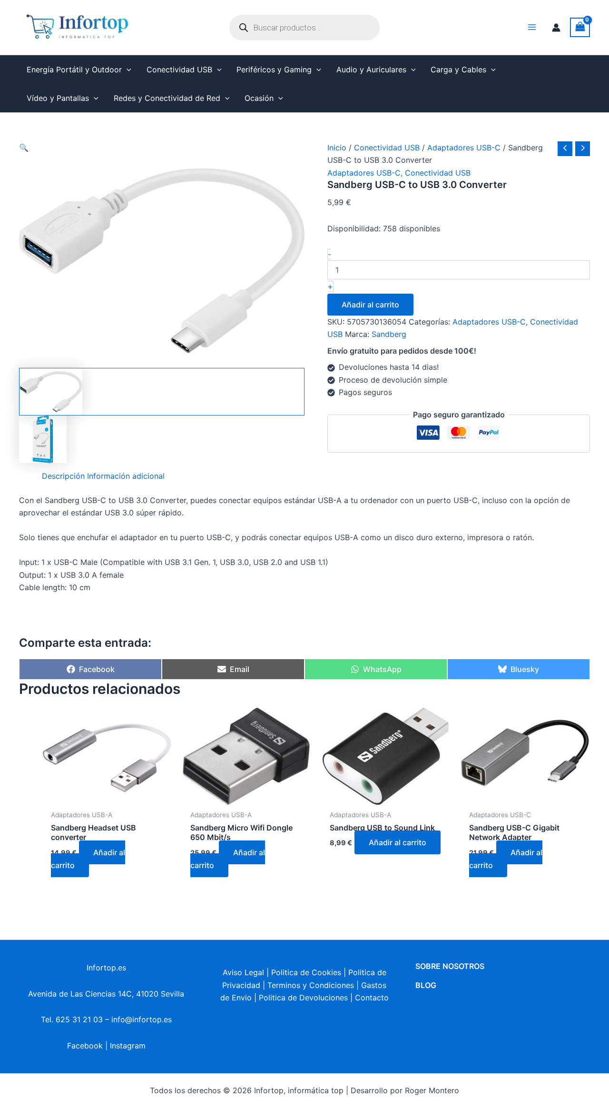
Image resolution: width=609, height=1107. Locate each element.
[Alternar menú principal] (531, 27)
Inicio (336, 147)
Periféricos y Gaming (274, 69)
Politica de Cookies (306, 972)
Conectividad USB (179, 69)
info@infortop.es (141, 1019)
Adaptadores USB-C (464, 147)
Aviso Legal (243, 972)
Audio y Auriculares (371, 69)
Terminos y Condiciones (310, 985)
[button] (126, 69)
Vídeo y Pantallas (58, 98)
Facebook (85, 1045)
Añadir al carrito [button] (88, 859)
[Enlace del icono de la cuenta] (556, 27)
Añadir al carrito (370, 304)
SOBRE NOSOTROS (449, 966)
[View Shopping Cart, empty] (580, 27)
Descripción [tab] (63, 476)
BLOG (425, 985)
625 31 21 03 (79, 1019)
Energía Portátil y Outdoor (74, 69)
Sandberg (389, 334)
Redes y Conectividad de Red (167, 98)
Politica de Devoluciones (303, 997)
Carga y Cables (458, 69)
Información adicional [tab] (126, 476)
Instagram (128, 1045)
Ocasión (259, 98)
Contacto (372, 997)
